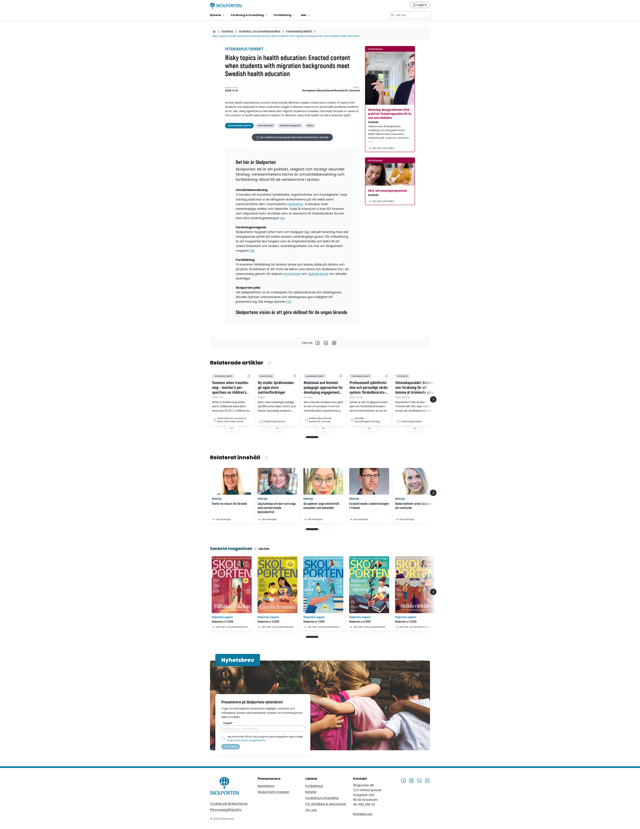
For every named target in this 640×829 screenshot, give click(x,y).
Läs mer (264, 548)
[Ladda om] (269, 363)
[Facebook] (317, 342)
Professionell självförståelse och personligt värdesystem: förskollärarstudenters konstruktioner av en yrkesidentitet (369, 388)
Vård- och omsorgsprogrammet (387, 191)
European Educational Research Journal (331, 90)
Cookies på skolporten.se (229, 803)
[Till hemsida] (224, 786)
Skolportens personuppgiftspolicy (246, 740)
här (282, 218)
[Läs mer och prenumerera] (232, 584)
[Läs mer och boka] (390, 78)
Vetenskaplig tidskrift (299, 31)
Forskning (227, 31)
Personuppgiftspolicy (226, 809)
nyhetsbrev (295, 204)
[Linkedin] (326, 342)
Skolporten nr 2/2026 (268, 621)
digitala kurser (318, 274)
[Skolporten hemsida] (225, 5)
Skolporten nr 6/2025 (360, 621)
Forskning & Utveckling (321, 798)
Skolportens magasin (273, 792)
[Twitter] (411, 780)
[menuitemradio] (217, 15)
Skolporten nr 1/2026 (313, 621)
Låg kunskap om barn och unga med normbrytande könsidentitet (277, 508)
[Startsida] (214, 31)
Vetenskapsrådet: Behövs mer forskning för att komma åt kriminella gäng (414, 388)
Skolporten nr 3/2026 (222, 621)
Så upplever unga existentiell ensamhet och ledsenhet (321, 506)
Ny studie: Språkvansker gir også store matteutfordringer (276, 388)
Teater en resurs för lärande (229, 504)
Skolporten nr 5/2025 (405, 621)
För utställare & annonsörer (325, 804)
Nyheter (311, 792)
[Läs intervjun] (232, 481)
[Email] (334, 342)
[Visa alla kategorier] (248, 376)
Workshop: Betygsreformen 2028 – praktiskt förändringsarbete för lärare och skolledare (390, 114)
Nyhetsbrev (266, 786)
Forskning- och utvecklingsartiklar (259, 31)
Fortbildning (314, 786)
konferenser (292, 274)
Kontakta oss (362, 814)
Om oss (311, 810)
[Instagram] (427, 780)
